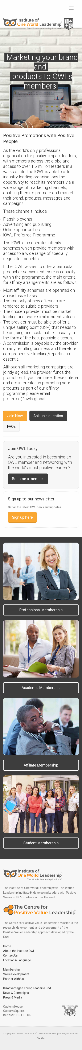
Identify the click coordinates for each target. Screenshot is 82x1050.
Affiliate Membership (41, 765)
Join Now (15, 416)
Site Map (41, 1038)
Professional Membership (41, 610)
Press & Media (12, 997)
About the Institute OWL (19, 951)
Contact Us (10, 955)
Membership (11, 969)
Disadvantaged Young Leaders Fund (27, 988)
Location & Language (17, 960)
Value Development (16, 974)
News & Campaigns (16, 992)
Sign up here (22, 517)
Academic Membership (41, 687)
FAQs (11, 426)
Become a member (28, 478)
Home (7, 946)
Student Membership (41, 843)
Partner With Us (13, 979)
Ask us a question (48, 416)
